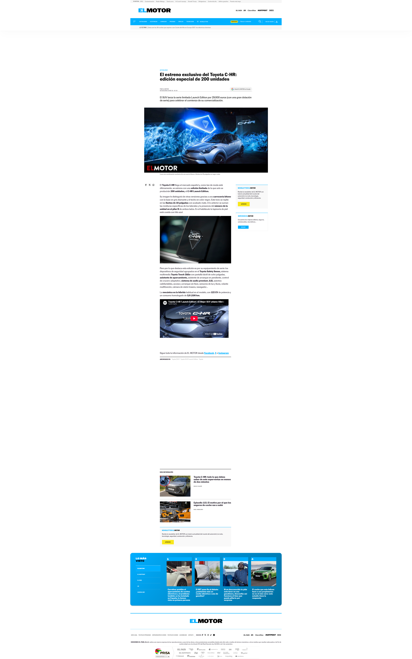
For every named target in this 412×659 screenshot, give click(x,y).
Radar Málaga (160, 1)
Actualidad (143, 21)
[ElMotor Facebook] (202, 635)
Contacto (190, 635)
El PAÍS (181, 649)
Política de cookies (173, 635)
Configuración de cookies (159, 635)
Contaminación (149, 1)
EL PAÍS (139, 580)
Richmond (180, 656)
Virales (180, 21)
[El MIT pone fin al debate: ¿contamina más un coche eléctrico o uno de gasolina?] (207, 586)
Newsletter (204, 21)
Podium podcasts (201, 656)
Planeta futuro (234, 652)
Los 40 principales (192, 649)
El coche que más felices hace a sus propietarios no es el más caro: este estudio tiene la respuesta (263, 593)
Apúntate (168, 542)
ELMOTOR (141, 568)
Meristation (239, 656)
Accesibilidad (183, 635)
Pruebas (172, 21)
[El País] (239, 10)
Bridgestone (202, 1)
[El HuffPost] (263, 10)
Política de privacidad (145, 635)
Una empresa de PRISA (162, 651)
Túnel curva (170, 1)
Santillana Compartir (213, 649)
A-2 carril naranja (181, 1)
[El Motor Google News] (214, 635)
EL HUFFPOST (141, 574)
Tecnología (190, 21)
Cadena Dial (218, 652)
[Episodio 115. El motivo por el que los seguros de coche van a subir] (175, 511)
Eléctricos (153, 21)
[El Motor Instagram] (208, 635)
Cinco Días (210, 652)
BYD (141, 1)
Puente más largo (235, 1)
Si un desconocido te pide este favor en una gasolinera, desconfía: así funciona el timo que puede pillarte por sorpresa (235, 594)
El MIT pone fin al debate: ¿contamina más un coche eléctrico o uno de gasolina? (207, 592)
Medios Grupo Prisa (162, 656)
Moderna (190, 656)
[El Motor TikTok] (211, 635)
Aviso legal (134, 635)
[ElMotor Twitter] (205, 635)
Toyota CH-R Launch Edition (189, 359)
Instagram (223, 353)
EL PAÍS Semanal (226, 652)
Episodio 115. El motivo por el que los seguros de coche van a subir (212, 503)
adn (236, 649)
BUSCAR (243, 227)
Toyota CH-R (175, 359)
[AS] (245, 10)
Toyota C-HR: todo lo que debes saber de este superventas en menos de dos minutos (212, 479)
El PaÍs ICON (210, 656)
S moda (219, 656)
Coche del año (212, 1)
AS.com (229, 649)
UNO (196, 652)
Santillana (201, 649)
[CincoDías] (252, 10)
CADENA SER (141, 592)
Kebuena (242, 652)
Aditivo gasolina (224, 1)
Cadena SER (222, 649)
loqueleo (229, 656)
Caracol (244, 649)
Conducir (163, 21)
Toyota (201, 359)
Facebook (209, 353)
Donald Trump (192, 1)
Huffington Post (184, 652)
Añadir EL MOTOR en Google (242, 89)
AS (138, 586)
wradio (202, 652)
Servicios (234, 21)
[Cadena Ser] (271, 10)
